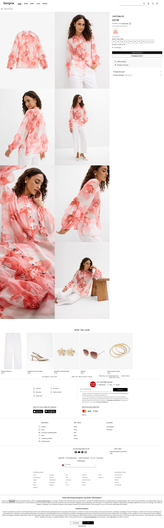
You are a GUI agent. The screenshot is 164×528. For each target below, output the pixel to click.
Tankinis (117, 482)
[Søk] (144, 3)
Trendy (44, 4)
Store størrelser (86, 480)
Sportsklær (52, 482)
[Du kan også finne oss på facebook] (76, 452)
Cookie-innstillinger (83, 458)
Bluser (83, 482)
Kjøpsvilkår (61, 458)
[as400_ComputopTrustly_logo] (95, 411)
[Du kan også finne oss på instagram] (85, 452)
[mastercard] (84, 411)
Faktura (84, 415)
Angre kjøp (100, 458)
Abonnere (120, 389)
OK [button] (88, 522)
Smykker (35, 487)
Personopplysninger (71, 458)
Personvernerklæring (102, 402)
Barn (32, 4)
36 (113, 41)
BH (66, 482)
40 (122, 41)
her (152, 502)
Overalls (51, 477)
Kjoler (34, 475)
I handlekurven (136, 52)
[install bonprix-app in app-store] (39, 411)
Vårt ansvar (109, 429)
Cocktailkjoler (36, 477)
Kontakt (43, 426)
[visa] (89, 411)
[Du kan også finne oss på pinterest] (82, 452)
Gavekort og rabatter (47, 438)
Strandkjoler (118, 477)
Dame (19, 4)
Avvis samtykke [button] (82, 525)
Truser (67, 485)
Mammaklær (52, 480)
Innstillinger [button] (76, 522)
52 (148, 41)
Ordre (43, 429)
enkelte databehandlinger (44, 501)
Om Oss (93, 458)
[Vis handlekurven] (157, 4)
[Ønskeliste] (153, 4)
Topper (35, 480)
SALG (67, 477)
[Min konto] (148, 4)
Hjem (38, 4)
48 (139, 41)
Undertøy (68, 480)
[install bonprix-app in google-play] (51, 411)
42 (126, 41)
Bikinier (117, 480)
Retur (42, 435)
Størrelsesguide (45, 441)
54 (152, 41)
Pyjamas (84, 475)
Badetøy (51, 485)
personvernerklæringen (90, 517)
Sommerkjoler (118, 475)
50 (143, 41)
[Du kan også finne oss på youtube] (79, 452)
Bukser (35, 485)
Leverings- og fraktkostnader (49, 432)
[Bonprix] (9, 4)
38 (118, 41)
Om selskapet (110, 426)
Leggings (51, 475)
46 (135, 41)
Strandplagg (118, 485)
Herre (26, 4)
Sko (67, 475)
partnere (12, 501)
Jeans (34, 482)
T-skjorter (100, 477)
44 (131, 41)
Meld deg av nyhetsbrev (113, 400)
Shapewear (85, 477)
